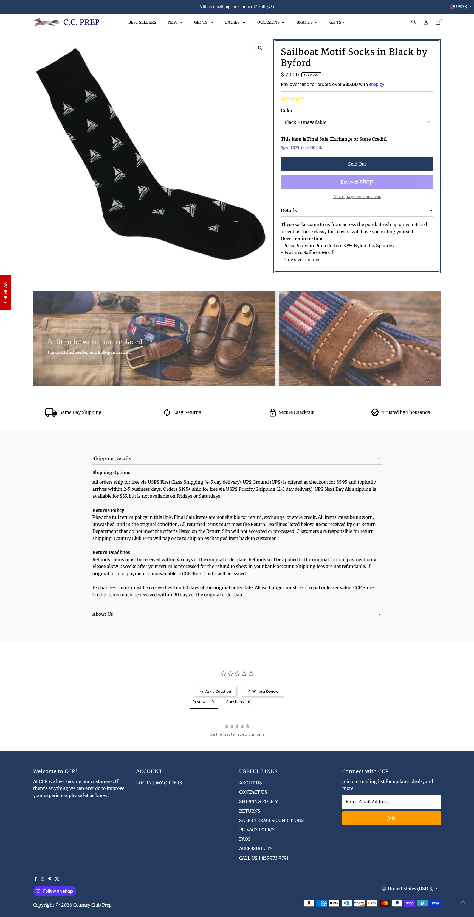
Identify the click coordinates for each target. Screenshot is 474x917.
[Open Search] (413, 22)
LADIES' (233, 22)
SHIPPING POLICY (258, 801)
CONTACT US (253, 792)
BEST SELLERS (142, 22)
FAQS (245, 839)
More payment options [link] (357, 196)
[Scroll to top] (463, 901)
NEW (173, 22)
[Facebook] (35, 879)
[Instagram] (42, 879)
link (167, 517)
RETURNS (249, 811)
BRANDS (305, 22)
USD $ (461, 6)
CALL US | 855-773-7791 (263, 858)
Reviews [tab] (200, 701)
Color (287, 110)
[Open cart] (438, 22)
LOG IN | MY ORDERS (159, 782)
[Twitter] (57, 879)
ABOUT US (250, 782)
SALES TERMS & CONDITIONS (271, 820)
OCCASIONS (268, 22)
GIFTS (335, 22)
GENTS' (201, 22)
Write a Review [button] (265, 691)
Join (391, 818)
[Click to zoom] (260, 48)
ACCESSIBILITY (255, 848)
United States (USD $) (411, 888)
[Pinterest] (50, 879)
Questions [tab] (235, 701)
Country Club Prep (92, 905)
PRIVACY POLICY (257, 829)
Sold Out (357, 164)
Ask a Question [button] (218, 691)
